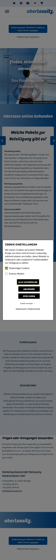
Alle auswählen (28, 282)
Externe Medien (16, 274)
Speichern (29, 296)
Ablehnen (29, 289)
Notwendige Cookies (19, 268)
